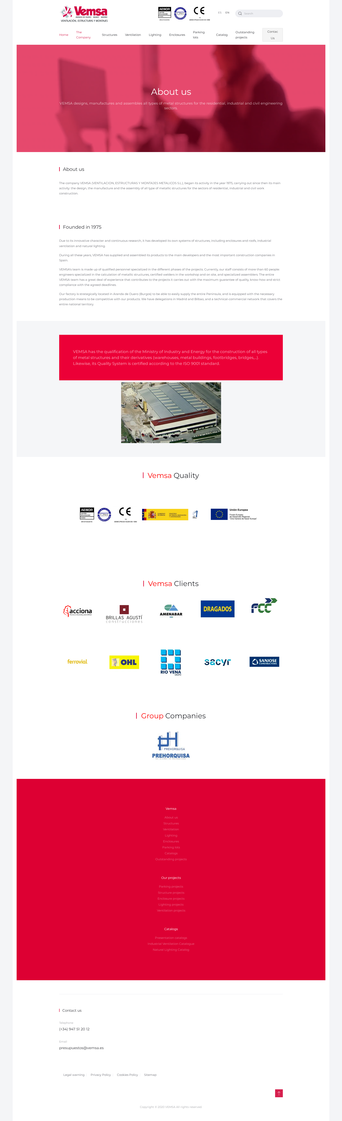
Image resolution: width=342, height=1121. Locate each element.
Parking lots (199, 34)
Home (63, 35)
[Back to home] (84, 13)
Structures (109, 35)
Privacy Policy (101, 1075)
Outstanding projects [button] (245, 34)
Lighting (155, 35)
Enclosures (177, 35)
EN (227, 12)
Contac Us (272, 35)
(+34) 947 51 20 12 (74, 1029)
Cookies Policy (127, 1075)
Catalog (222, 35)
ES (219, 12)
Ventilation (133, 35)
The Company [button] (83, 34)
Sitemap (150, 1075)
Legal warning (74, 1075)
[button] (279, 1093)
